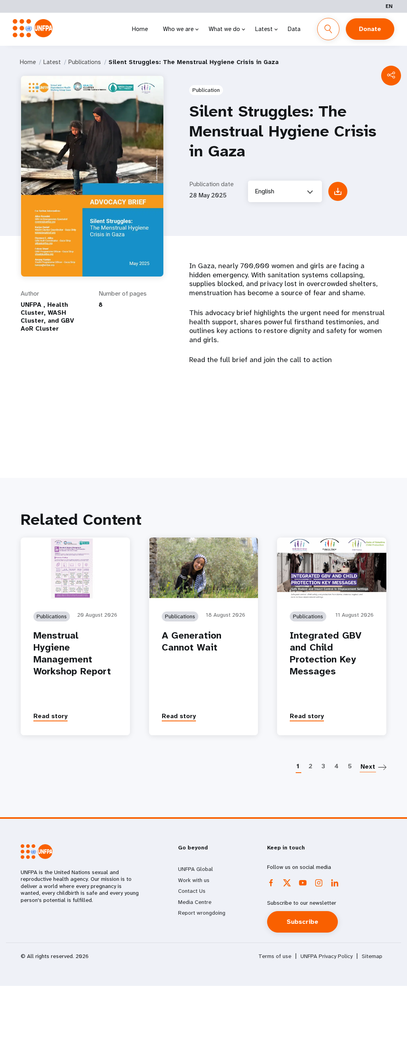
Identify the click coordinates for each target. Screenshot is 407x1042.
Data (294, 29)
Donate (370, 29)
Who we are (178, 29)
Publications (84, 62)
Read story (50, 716)
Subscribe (302, 921)
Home (140, 29)
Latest (264, 29)
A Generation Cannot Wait (191, 641)
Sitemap (372, 956)
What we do (224, 29)
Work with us (193, 880)
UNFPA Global (195, 869)
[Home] (32, 28)
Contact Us (191, 890)
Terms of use (274, 956)
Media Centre (194, 902)
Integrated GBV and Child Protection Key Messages (325, 653)
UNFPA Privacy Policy (326, 956)
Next (367, 766)
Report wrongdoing (201, 912)
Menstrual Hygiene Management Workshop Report (72, 653)
